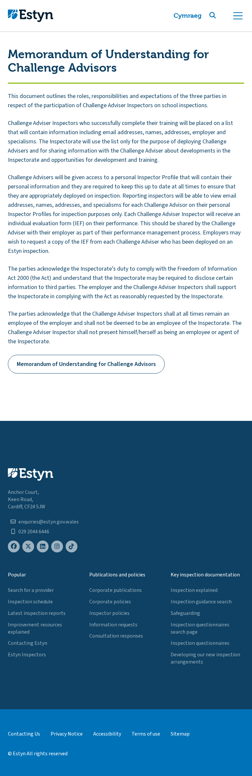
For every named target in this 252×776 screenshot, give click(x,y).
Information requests (113, 624)
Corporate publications (115, 590)
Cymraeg (187, 15)
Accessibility (107, 734)
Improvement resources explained (35, 628)
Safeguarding (185, 613)
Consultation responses (116, 636)
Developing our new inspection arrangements (205, 658)
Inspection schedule (30, 601)
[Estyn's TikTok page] (71, 547)
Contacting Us (24, 734)
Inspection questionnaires (200, 643)
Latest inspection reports (37, 613)
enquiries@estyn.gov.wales (48, 521)
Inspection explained (194, 590)
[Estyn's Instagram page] (57, 547)
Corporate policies (110, 601)
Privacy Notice (67, 734)
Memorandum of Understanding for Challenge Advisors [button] (86, 364)
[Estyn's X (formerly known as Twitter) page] (28, 547)
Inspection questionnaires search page (200, 628)
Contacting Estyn (27, 643)
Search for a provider (31, 590)
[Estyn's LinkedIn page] (42, 547)
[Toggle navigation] (238, 15)
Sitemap (180, 734)
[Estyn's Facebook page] (14, 547)
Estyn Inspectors (27, 654)
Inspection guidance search (201, 601)
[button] (220, 16)
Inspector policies (109, 613)
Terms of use (146, 734)
